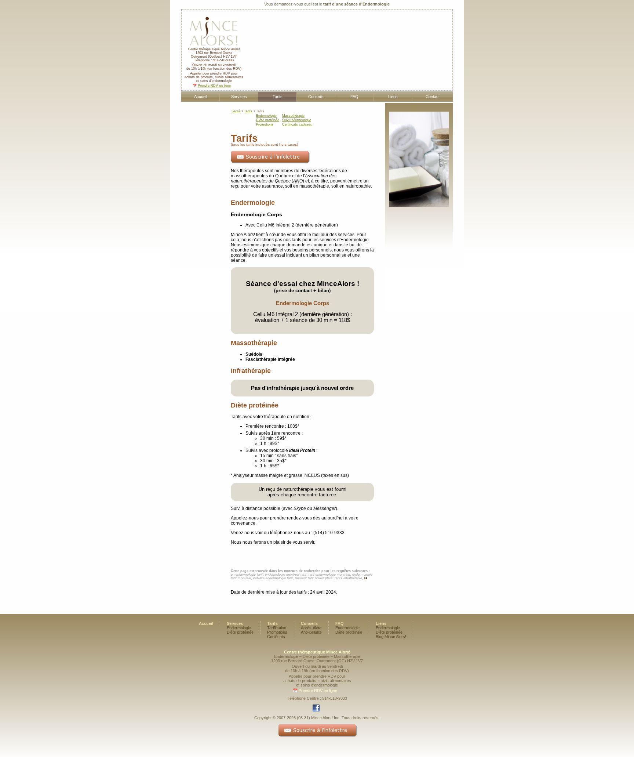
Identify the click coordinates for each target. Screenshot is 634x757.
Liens (393, 96)
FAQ (354, 96)
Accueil (200, 96)
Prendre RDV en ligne (214, 85)
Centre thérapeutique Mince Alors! (214, 49)
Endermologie (266, 115)
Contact (433, 96)
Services (239, 96)
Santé (236, 111)
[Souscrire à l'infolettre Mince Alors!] (270, 162)
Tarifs (278, 96)
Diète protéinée (267, 120)
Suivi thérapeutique (296, 120)
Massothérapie (293, 115)
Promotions (264, 124)
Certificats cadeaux (297, 124)
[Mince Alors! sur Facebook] (317, 710)
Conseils (316, 96)
